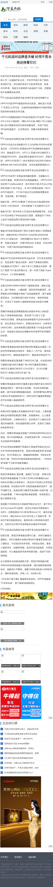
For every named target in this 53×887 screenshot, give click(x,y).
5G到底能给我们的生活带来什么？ (19, 772)
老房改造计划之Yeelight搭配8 (16, 743)
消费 (15, 37)
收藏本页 (16, 2)
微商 (26, 37)
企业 (26, 31)
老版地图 (32, 857)
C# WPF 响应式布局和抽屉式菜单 (18, 758)
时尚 (15, 31)
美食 (46, 31)
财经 (26, 25)
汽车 (46, 25)
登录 (43, 2)
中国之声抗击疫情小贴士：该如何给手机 (21, 729)
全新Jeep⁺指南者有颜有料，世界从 (19, 748)
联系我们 (18, 857)
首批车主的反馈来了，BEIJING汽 (18, 739)
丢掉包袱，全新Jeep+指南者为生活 (19, 763)
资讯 (15, 25)
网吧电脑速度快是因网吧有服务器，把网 (21, 753)
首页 (5, 25)
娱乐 (5, 31)
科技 (36, 25)
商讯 (5, 37)
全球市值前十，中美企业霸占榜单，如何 (21, 768)
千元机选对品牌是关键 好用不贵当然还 (20, 734)
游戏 (36, 31)
